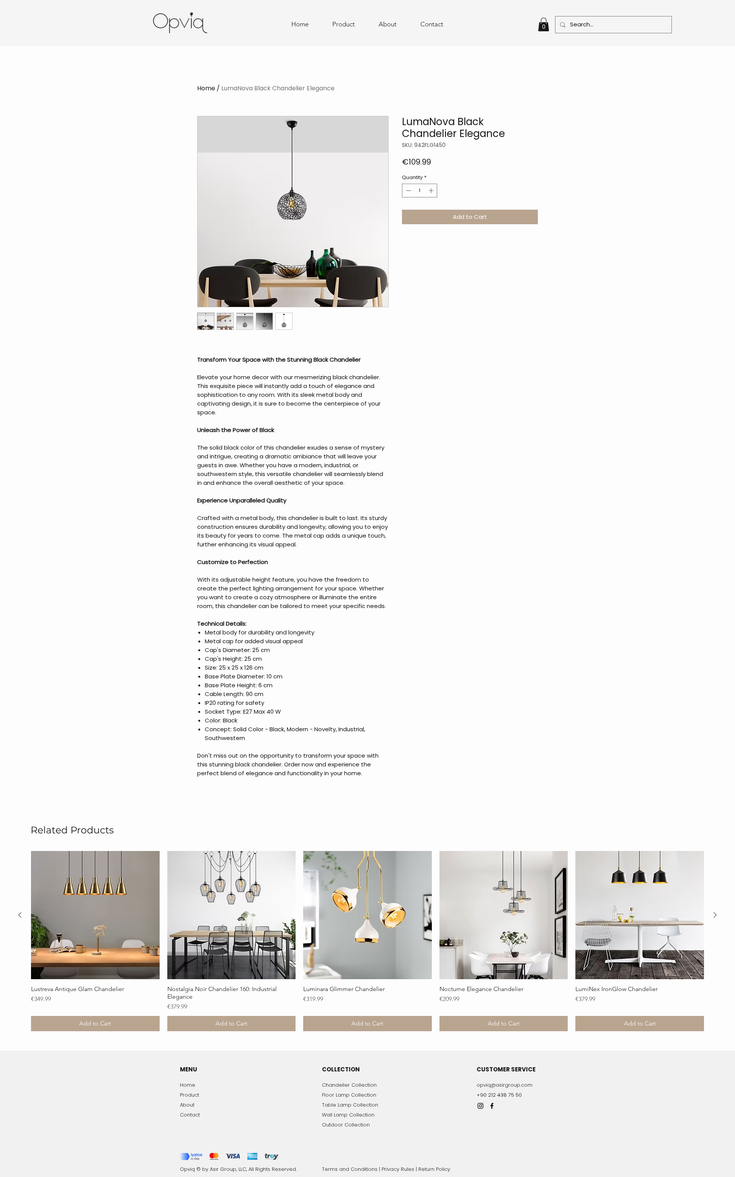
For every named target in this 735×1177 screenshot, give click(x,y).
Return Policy (434, 1169)
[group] (367, 941)
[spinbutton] (419, 190)
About (187, 1105)
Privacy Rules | (400, 1169)
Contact (190, 1114)
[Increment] (431, 190)
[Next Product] (715, 914)
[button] (543, 24)
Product (189, 1095)
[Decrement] (407, 190)
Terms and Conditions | (352, 1169)
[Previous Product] (19, 914)
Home (206, 88)
